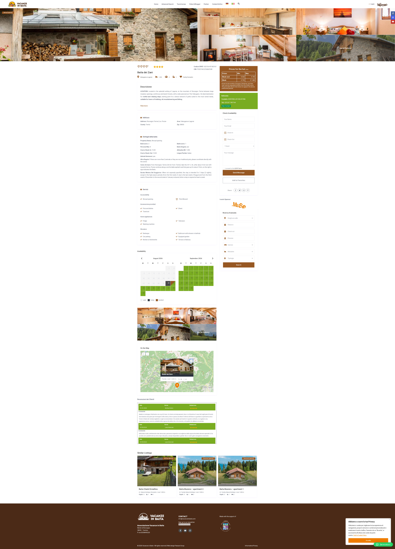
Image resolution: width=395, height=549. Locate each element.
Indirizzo (146, 118)
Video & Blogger (194, 4)
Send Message (239, 173)
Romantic (190, 77)
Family (185, 77)
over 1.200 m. (161, 492)
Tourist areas (181, 4)
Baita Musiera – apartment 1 (232, 489)
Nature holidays (145, 492)
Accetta (368, 540)
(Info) (247, 69)
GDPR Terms (238, 168)
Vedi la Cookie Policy (360, 535)
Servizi (145, 189)
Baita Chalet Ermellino (148, 489)
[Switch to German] (227, 4)
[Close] (389, 519)
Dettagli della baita (150, 137)
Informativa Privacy (251, 546)
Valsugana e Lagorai (146, 77)
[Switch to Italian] (233, 4)
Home (156, 4)
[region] (368, 531)
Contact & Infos (217, 4)
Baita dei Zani (167, 374)
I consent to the (233, 168)
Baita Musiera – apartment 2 (191, 489)
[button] (238, 3)
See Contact (226, 106)
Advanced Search (168, 4)
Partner (206, 4)
